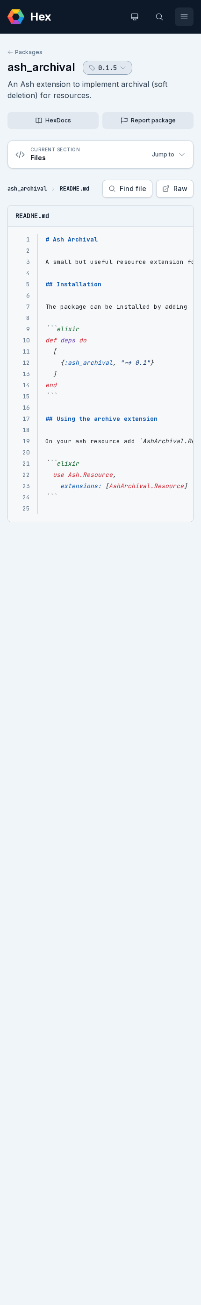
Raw (180, 188)
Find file (133, 188)
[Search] (159, 17)
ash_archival (41, 67)
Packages (29, 52)
